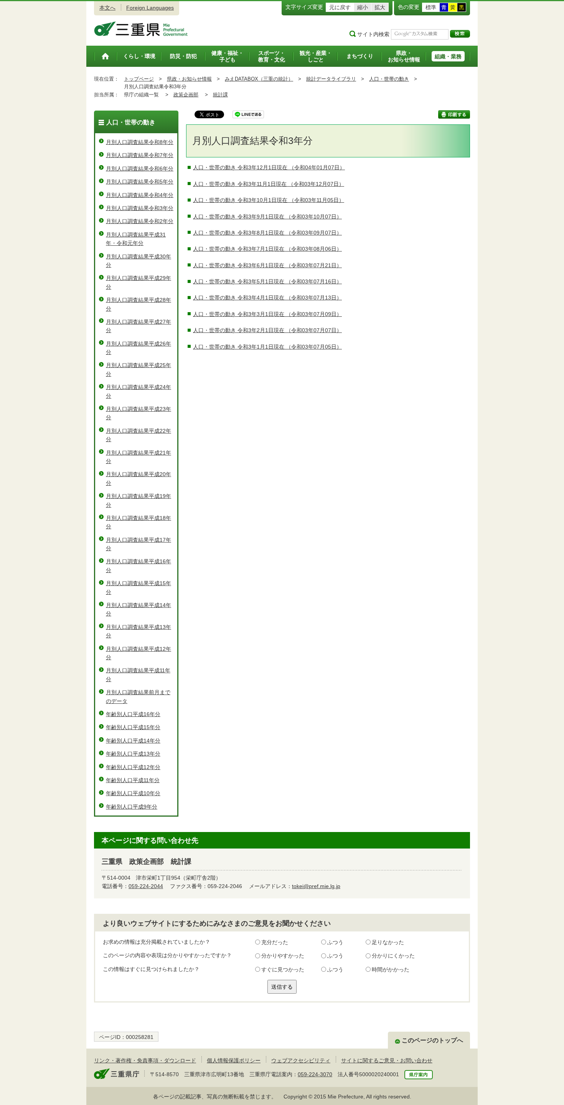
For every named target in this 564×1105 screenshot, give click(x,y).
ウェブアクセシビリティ (300, 1060)
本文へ (107, 8)
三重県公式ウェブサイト (141, 29)
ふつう (335, 942)
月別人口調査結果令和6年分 (139, 168)
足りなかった (388, 942)
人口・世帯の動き (389, 79)
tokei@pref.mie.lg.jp (316, 886)
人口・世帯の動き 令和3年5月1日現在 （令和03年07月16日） (267, 281)
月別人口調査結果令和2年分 (139, 221)
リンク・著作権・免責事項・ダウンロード (145, 1060)
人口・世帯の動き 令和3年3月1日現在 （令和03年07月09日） (267, 314)
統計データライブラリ (331, 79)
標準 (430, 7)
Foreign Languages (150, 8)
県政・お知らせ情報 (189, 79)
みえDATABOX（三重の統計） (259, 79)
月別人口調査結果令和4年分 (139, 195)
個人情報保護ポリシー (234, 1060)
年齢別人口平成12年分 (133, 767)
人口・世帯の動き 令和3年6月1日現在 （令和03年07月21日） (267, 265)
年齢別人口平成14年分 (133, 741)
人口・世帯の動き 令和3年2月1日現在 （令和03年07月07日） (267, 330)
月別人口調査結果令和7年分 (139, 155)
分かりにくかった (393, 956)
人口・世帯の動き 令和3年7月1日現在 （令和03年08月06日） (267, 249)
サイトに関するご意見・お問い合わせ (386, 1060)
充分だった (274, 942)
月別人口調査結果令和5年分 (139, 182)
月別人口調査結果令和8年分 (139, 142)
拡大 (379, 7)
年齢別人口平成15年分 (133, 727)
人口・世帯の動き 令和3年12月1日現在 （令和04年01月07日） (269, 167)
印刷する (454, 114)
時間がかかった (390, 969)
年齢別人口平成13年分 (133, 754)
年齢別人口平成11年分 (133, 780)
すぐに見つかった (282, 969)
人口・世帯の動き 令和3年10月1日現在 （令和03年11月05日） (268, 200)
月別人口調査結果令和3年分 (139, 208)
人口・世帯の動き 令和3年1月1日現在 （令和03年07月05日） (267, 347)
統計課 (220, 95)
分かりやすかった (282, 956)
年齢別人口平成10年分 (133, 793)
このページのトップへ (432, 1040)
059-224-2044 (146, 886)
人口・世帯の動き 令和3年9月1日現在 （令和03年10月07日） (267, 216)
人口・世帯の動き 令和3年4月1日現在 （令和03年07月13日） (267, 297)
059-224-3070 (315, 1074)
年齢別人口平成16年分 (133, 714)
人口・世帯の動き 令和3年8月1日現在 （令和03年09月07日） (267, 233)
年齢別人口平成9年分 (131, 807)
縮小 (362, 7)
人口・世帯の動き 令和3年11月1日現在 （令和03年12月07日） (268, 184)
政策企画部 (185, 95)
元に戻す (340, 7)
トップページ (139, 79)
